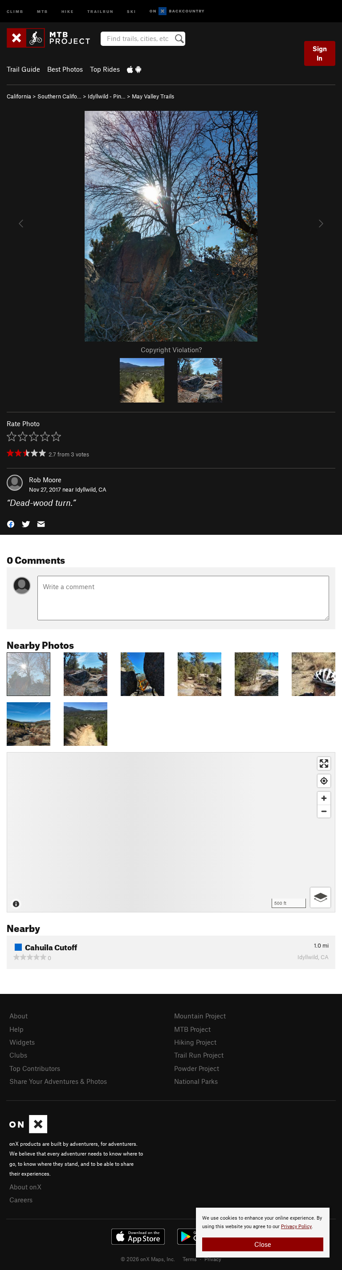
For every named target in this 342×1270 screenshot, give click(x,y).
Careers (21, 1200)
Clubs (18, 1055)
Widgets (22, 1042)
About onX (25, 1187)
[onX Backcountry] (177, 11)
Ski (131, 11)
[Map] (171, 832)
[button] (11, 523)
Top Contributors (34, 1068)
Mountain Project (200, 1016)
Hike (67, 11)
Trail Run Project (199, 1055)
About (18, 1016)
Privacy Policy (296, 1226)
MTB (42, 11)
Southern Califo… (59, 96)
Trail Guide (23, 69)
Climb (15, 11)
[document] (262, 1232)
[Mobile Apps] (134, 69)
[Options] (320, 897)
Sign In (320, 53)
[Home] (53, 38)
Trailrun (100, 11)
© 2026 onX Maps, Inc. (148, 1259)
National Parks (196, 1081)
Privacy (212, 1259)
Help (16, 1029)
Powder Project (196, 1068)
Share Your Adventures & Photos (58, 1081)
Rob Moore (45, 480)
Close (262, 1244)
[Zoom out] (324, 811)
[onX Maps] (28, 1131)
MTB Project (192, 1029)
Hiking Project (195, 1042)
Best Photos (65, 69)
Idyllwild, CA (90, 489)
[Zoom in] (324, 798)
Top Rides (105, 69)
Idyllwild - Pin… (107, 96)
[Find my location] (324, 780)
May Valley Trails (153, 96)
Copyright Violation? (171, 350)
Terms (190, 1259)
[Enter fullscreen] (324, 763)
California (19, 96)
